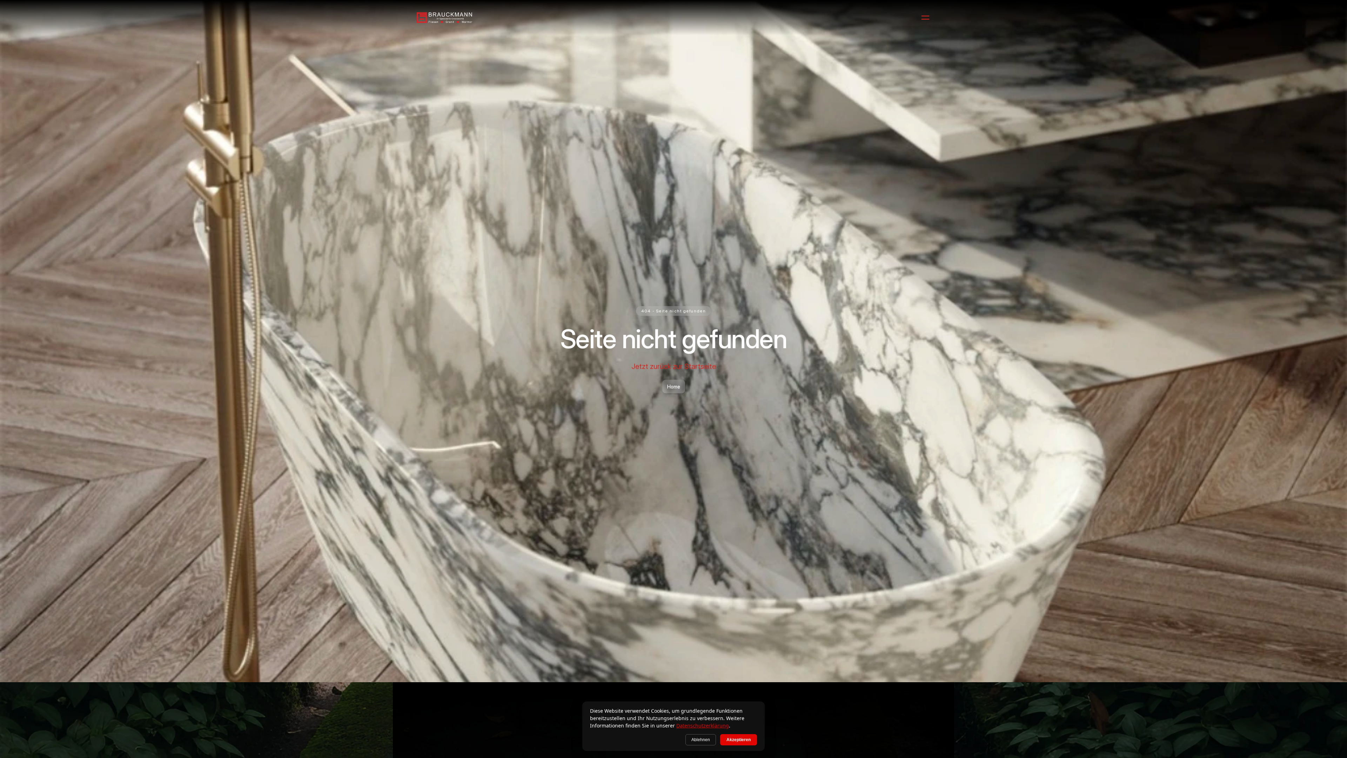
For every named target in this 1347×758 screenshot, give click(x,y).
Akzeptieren (738, 739)
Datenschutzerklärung (702, 725)
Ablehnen (700, 739)
